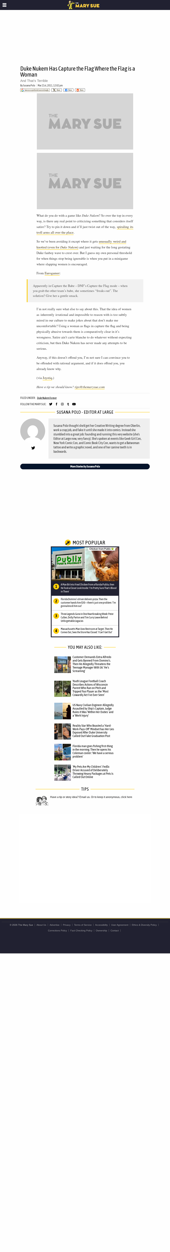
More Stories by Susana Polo (85, 466)
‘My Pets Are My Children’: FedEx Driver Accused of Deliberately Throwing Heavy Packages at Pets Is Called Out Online (93, 772)
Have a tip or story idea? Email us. (70, 797)
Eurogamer (52, 273)
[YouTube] (74, 405)
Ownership (101, 930)
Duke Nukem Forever (47, 398)
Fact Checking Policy (81, 930)
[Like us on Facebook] (56, 405)
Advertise (54, 925)
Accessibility (101, 925)
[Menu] (4, 5)
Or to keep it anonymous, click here (111, 797)
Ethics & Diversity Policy (144, 925)
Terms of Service (83, 925)
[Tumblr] (68, 405)
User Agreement (119, 925)
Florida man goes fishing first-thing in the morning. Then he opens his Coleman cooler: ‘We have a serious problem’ (93, 751)
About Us (41, 925)
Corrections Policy (57, 930)
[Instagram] (62, 405)
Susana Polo (29, 85)
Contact (115, 930)
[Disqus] (85, 858)
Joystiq (47, 377)
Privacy (67, 925)
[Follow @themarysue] (50, 405)
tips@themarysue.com (90, 387)
